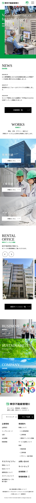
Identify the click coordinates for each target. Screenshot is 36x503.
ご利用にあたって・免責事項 (18, 494)
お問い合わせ (24, 461)
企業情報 (5, 423)
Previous (5, 254)
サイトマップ (24, 466)
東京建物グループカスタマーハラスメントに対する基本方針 (18, 491)
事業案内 (22, 423)
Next (11, 254)
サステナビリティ (9, 461)
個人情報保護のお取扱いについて (18, 489)
